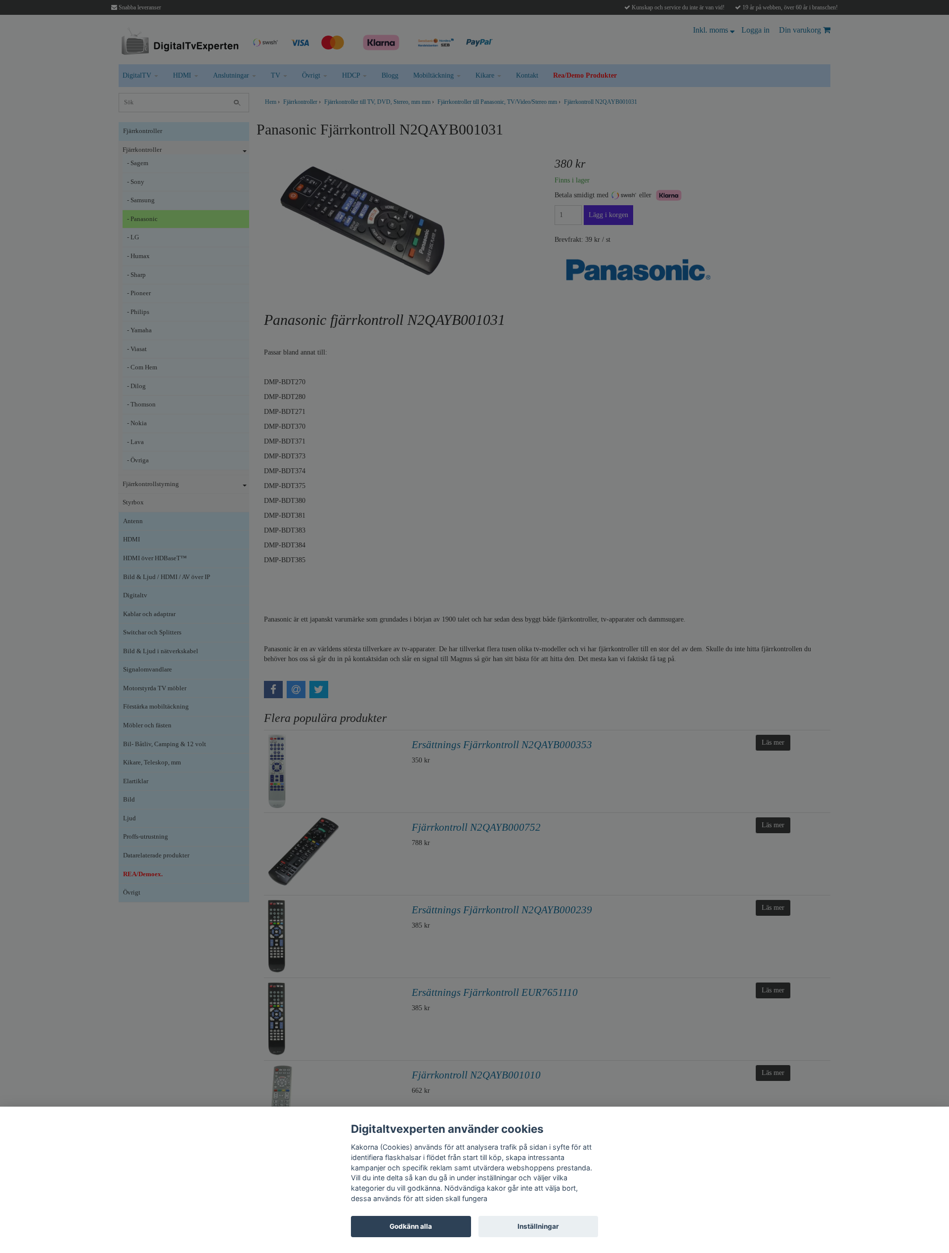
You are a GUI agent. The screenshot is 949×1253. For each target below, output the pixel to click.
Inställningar (538, 1226)
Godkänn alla (410, 1226)
